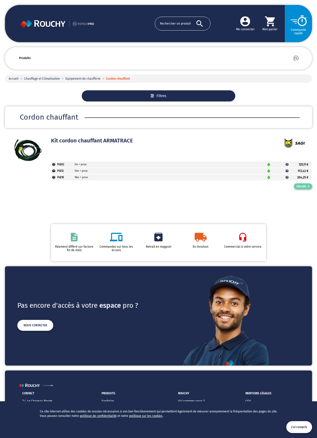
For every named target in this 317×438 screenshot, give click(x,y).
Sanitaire (108, 401)
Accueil (14, 78)
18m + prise (81, 177)
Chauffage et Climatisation (42, 78)
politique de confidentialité (98, 416)
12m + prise (81, 170)
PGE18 (60, 177)
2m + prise (80, 164)
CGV (248, 401)
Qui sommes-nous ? (191, 401)
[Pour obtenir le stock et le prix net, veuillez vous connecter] (53, 164)
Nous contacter (35, 325)
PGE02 (60, 164)
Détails (301, 186)
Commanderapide (298, 31)
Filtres (161, 96)
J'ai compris (299, 427)
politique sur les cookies (145, 416)
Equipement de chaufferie (83, 78)
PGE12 (60, 170)
